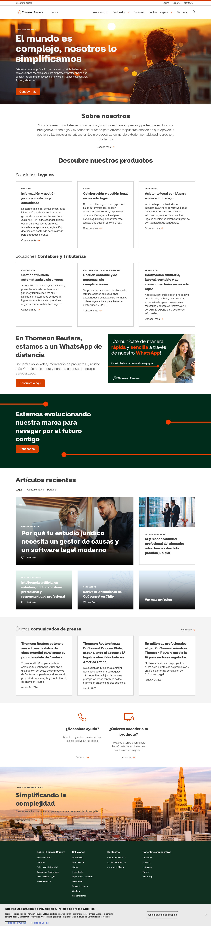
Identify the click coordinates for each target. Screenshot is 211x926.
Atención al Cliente (115, 867)
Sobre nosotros (44, 857)
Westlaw (76, 891)
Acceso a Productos (116, 862)
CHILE (55, 12)
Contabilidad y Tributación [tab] (42, 489)
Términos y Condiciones (48, 872)
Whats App (147, 876)
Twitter (146, 872)
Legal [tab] (19, 489)
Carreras (41, 862)
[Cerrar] (206, 914)
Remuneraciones (80, 886)
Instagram (147, 867)
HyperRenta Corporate (82, 876)
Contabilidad (78, 862)
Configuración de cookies (162, 914)
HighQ (75, 867)
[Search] (193, 11)
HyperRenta (77, 872)
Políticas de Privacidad (47, 867)
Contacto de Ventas (116, 857)
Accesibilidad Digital (46, 876)
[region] (105, 915)
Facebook (147, 857)
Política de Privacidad (15, 923)
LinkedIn (146, 862)
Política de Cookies (40, 923)
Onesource (77, 881)
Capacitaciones (79, 895)
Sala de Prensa (44, 881)
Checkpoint (77, 857)
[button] (100, 12)
